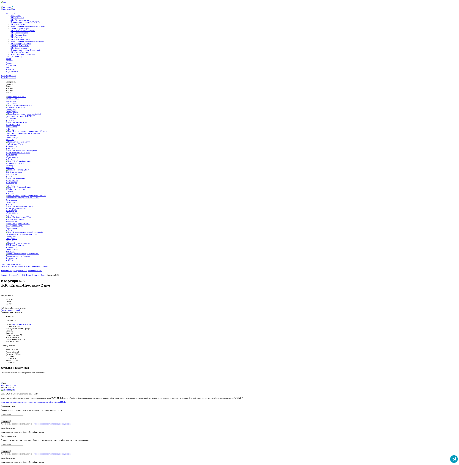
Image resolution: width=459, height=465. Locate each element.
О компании (11, 65)
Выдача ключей (12, 72)
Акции (8, 59)
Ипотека (9, 61)
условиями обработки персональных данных (52, 424)
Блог (8, 67)
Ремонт (9, 63)
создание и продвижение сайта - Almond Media (47, 402)
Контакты (10, 69)
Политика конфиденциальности (14, 402)
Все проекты (11, 82)
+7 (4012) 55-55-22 (8, 76)
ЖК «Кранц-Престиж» (21, 324)
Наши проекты (12, 13)
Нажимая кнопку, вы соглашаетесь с (37, 424)
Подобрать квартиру (14, 56)
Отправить (6, 421)
